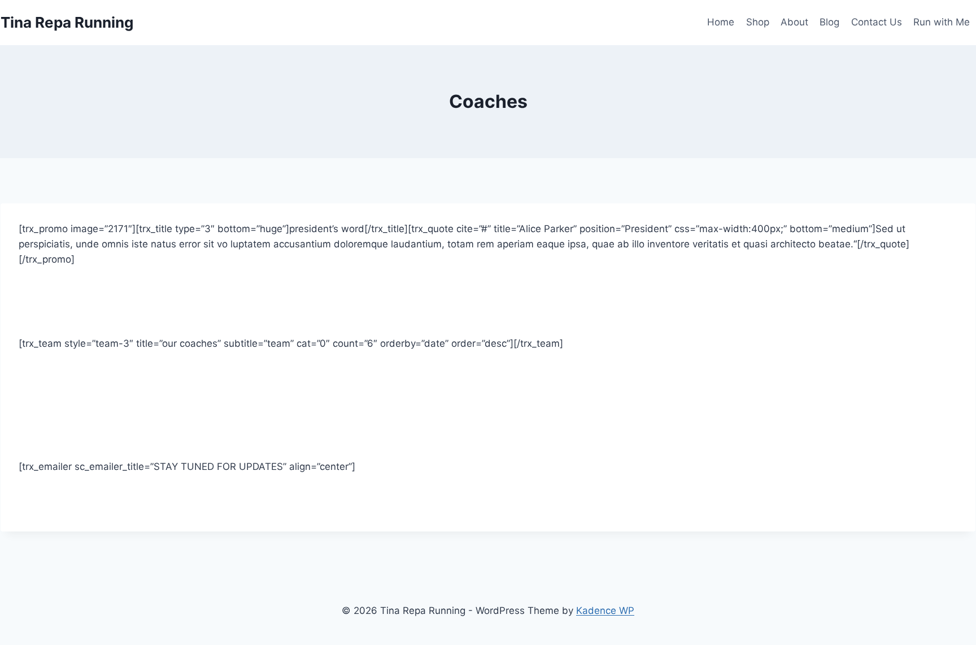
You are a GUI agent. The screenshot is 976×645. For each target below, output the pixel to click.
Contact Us (876, 22)
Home (720, 22)
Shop (757, 22)
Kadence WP (605, 610)
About (794, 22)
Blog (829, 22)
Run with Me (941, 22)
